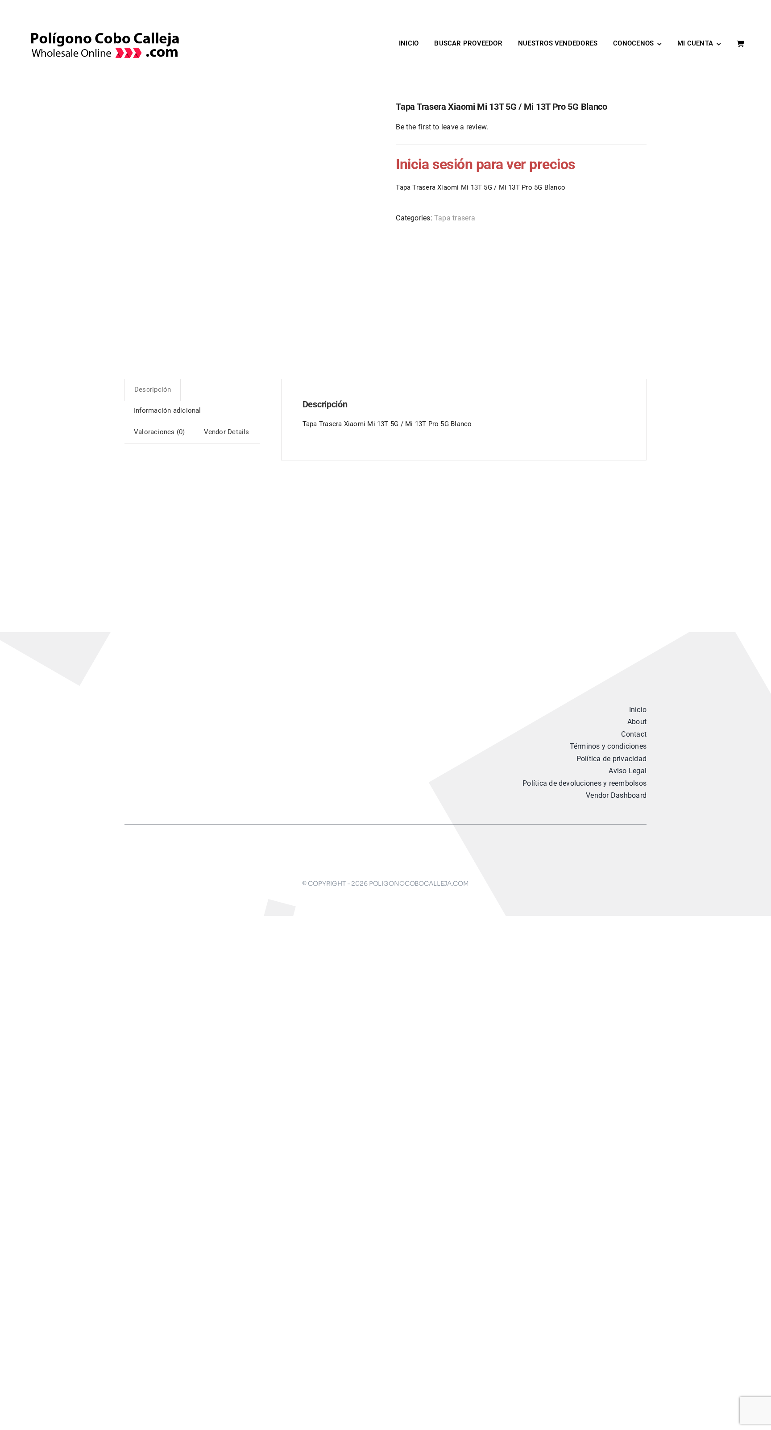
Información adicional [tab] (167, 410)
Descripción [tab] (152, 389)
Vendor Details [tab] (226, 432)
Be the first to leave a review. (442, 127)
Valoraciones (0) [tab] (159, 432)
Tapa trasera (454, 218)
